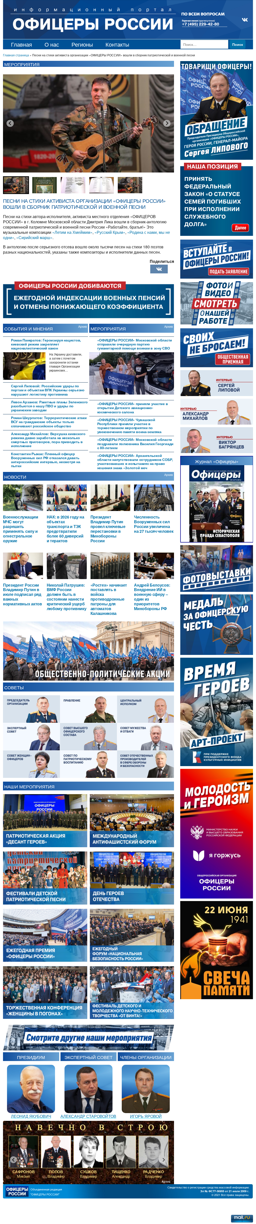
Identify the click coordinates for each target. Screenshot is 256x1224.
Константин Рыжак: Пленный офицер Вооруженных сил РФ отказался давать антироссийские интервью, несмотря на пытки (45, 459)
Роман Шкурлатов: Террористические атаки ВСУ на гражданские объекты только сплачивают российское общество (48, 421)
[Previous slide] (10, 123)
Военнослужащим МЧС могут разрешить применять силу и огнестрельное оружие (20, 528)
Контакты (117, 44)
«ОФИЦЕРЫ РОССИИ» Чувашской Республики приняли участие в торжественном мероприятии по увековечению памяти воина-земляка (129, 425)
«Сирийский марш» (34, 237)
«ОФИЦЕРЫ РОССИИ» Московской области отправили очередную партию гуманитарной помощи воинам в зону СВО (134, 344)
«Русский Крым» (109, 232)
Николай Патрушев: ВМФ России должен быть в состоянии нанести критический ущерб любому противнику (66, 596)
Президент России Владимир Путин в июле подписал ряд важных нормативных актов (22, 594)
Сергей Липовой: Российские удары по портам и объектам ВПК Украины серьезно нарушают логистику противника (47, 390)
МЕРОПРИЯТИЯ (108, 328)
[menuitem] (16, 185)
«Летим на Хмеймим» (72, 232)
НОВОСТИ (15, 476)
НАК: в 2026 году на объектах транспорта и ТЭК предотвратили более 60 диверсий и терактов (65, 528)
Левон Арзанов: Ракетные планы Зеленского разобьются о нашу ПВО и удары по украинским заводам (49, 406)
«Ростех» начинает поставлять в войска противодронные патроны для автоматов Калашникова (108, 599)
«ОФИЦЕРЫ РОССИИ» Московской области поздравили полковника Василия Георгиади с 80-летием (135, 443)
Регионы (82, 44)
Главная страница (16, 55)
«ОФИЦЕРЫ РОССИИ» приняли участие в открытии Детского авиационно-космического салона (132, 407)
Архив (82, 326)
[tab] (45, 343)
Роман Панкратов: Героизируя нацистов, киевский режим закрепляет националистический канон (46, 344)
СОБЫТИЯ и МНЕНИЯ (28, 328)
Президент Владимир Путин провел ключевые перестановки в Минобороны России (108, 528)
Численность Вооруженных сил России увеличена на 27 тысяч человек (153, 524)
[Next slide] (166, 123)
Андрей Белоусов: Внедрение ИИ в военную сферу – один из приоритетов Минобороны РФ (152, 596)
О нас (51, 44)
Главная (21, 44)
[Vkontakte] (159, 269)
